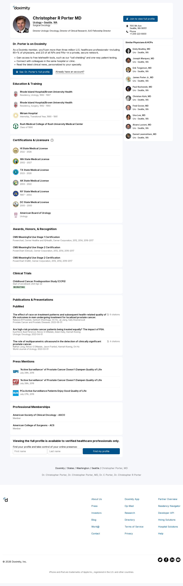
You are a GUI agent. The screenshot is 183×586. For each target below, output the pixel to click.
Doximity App (132, 499)
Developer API (166, 512)
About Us (96, 499)
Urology (37, 22)
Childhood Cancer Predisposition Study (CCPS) (39, 281)
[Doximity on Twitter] (160, 560)
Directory (130, 519)
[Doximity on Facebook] (166, 560)
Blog (93, 519)
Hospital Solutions (168, 526)
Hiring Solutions (166, 519)
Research (130, 512)
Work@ (95, 526)
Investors (96, 512)
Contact (95, 533)
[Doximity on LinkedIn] (172, 560)
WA (55, 22)
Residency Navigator (169, 506)
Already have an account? (69, 71)
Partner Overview (167, 499)
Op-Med (129, 506)
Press (94, 506)
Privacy (129, 533)
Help (160, 533)
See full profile (34, 71)
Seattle (48, 22)
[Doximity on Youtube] (178, 560)
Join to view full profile (142, 18)
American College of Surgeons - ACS (33, 425)
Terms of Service (134, 526)
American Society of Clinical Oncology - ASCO (39, 415)
